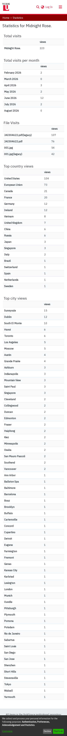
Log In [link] (49, 6)
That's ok (58, 731)
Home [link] (5, 17)
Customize (7, 731)
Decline (47, 731)
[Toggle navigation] (60, 7)
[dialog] (33, 725)
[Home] (6, 7)
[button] (38, 7)
